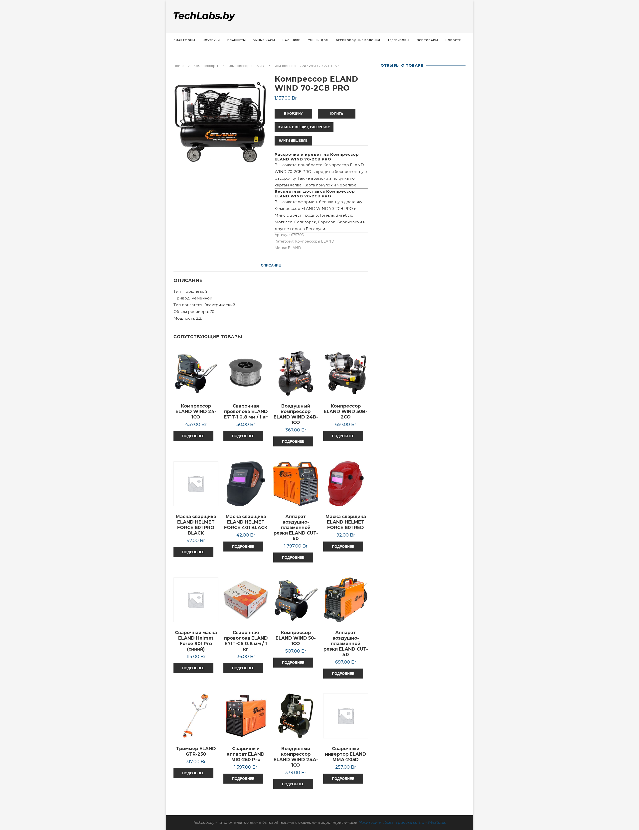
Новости (454, 40)
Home (178, 66)
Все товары (427, 40)
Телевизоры (398, 40)
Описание (271, 265)
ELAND (294, 248)
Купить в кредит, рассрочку (304, 127)
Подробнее (193, 436)
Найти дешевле (293, 140)
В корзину (293, 114)
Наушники (292, 40)
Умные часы (264, 40)
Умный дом (318, 40)
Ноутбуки (211, 40)
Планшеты (236, 40)
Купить (336, 114)
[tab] (271, 265)
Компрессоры (205, 66)
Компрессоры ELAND (246, 66)
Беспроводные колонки (358, 40)
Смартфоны (184, 40)
